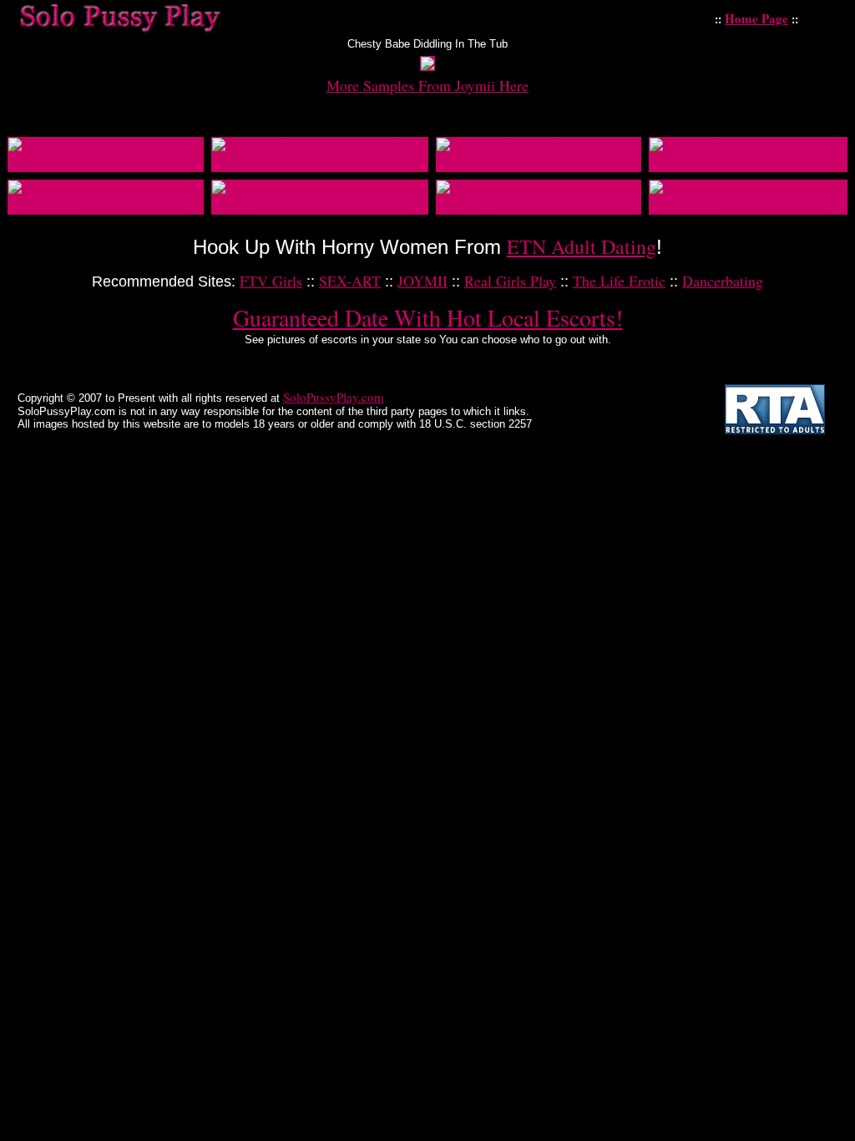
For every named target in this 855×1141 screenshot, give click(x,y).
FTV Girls (271, 281)
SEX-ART (350, 281)
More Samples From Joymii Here (427, 85)
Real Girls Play (510, 281)
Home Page (756, 18)
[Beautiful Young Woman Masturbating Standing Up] (320, 163)
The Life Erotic (619, 281)
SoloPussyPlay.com (333, 396)
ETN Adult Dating (581, 246)
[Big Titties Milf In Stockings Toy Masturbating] (748, 205)
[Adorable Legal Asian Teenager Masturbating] (105, 205)
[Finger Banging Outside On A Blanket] (105, 163)
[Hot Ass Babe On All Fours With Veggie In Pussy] (538, 163)
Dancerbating (722, 281)
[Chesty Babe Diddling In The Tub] (427, 65)
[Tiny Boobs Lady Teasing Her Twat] (748, 163)
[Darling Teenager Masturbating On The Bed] (320, 205)
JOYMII (422, 281)
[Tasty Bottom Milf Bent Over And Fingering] (538, 205)
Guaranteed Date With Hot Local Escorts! (428, 317)
